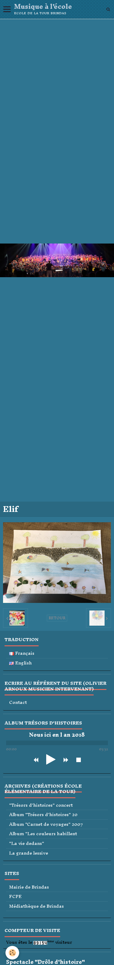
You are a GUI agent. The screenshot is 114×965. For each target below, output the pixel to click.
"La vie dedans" (26, 843)
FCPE (15, 896)
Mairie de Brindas (29, 887)
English (23, 663)
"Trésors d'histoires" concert (41, 805)
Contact (18, 702)
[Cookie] (12, 953)
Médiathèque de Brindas (36, 906)
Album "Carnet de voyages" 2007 (46, 824)
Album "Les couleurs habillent (43, 834)
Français (24, 653)
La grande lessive (28, 853)
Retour (57, 618)
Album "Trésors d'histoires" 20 (43, 814)
